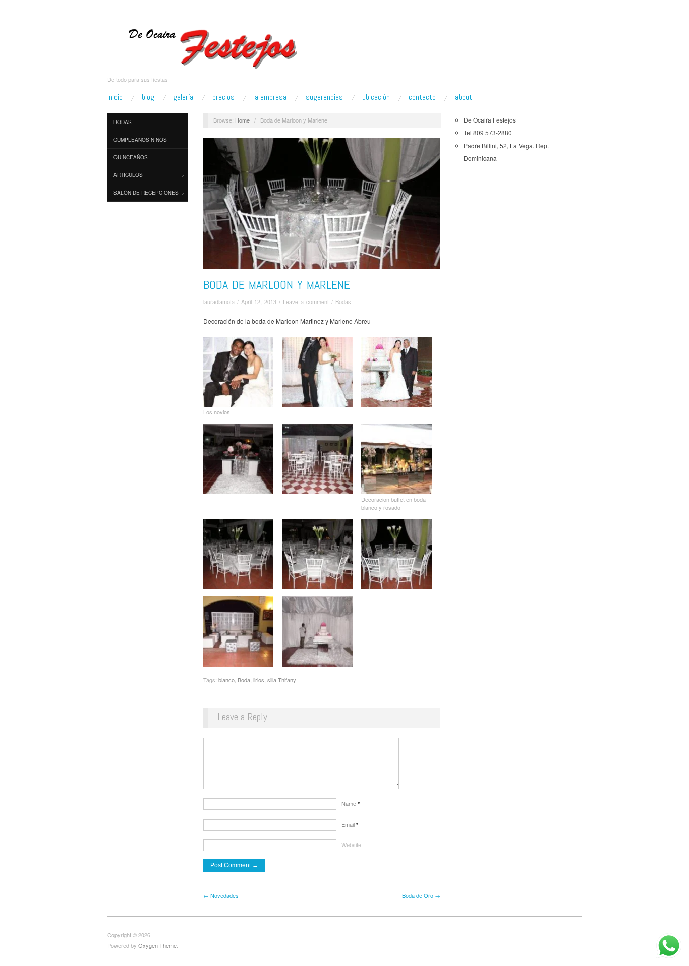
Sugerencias (324, 97)
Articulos (128, 174)
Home (242, 120)
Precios (223, 97)
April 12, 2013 (258, 301)
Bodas (122, 122)
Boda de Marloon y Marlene (276, 284)
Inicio (115, 97)
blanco (226, 680)
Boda (244, 680)
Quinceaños (130, 157)
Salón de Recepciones (146, 192)
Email (349, 824)
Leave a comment (306, 301)
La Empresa (269, 97)
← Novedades (221, 895)
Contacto (422, 97)
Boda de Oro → (421, 895)
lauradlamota (219, 301)
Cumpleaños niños (140, 139)
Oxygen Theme (157, 945)
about (463, 97)
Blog (148, 97)
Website (351, 844)
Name (350, 803)
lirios (258, 680)
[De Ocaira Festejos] (214, 45)
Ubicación (376, 97)
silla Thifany (281, 680)
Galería (183, 97)
